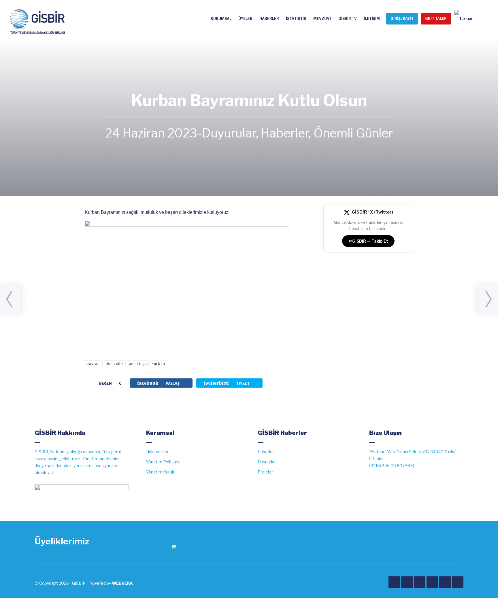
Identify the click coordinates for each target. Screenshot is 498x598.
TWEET (226, 383)
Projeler (265, 471)
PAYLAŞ (158, 383)
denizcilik (114, 363)
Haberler (285, 133)
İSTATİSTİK (296, 18)
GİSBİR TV (347, 18)
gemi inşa (138, 363)
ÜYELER (245, 18)
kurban (158, 363)
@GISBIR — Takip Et (368, 241)
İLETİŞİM (372, 18)
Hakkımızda (157, 451)
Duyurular (229, 133)
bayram (93, 363)
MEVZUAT (322, 18)
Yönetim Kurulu (160, 471)
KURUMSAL (221, 18)
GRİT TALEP (436, 18)
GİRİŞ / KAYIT (402, 18)
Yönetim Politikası (163, 461)
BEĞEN (110, 383)
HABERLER (269, 18)
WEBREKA (122, 583)
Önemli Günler (353, 133)
